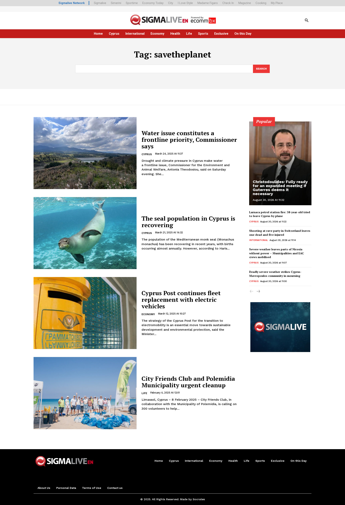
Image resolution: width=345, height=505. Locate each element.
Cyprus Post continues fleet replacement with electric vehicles (181, 299)
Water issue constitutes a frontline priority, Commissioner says (189, 139)
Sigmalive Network (71, 3)
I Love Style (185, 3)
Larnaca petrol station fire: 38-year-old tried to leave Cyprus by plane (279, 214)
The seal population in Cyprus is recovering (188, 221)
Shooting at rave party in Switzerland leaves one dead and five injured (279, 233)
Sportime (132, 3)
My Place (277, 3)
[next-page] (258, 291)
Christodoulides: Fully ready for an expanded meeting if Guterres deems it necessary (280, 187)
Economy (148, 314)
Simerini (116, 3)
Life (144, 393)
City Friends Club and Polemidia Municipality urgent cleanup (188, 382)
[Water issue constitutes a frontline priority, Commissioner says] (85, 153)
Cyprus (147, 154)
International (258, 240)
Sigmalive (100, 3)
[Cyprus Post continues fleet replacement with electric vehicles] (85, 313)
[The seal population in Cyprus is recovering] (85, 233)
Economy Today (153, 3)
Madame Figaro (207, 3)
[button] (306, 20)
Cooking (261, 3)
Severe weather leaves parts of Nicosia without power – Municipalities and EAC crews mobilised (276, 253)
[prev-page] (251, 291)
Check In (228, 3)
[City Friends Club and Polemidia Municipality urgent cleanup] (85, 393)
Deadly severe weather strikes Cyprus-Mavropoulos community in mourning (275, 274)
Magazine (244, 3)
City (170, 3)
